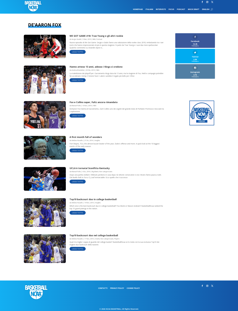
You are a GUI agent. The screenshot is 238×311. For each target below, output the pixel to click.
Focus (171, 9)
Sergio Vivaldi (76, 39)
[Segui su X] (212, 2)
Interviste (161, 9)
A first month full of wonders (86, 137)
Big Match (95, 172)
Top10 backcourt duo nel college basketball (94, 235)
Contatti (102, 288)
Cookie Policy (133, 288)
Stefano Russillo (77, 140)
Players (116, 239)
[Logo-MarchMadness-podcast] (201, 125)
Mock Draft (193, 9)
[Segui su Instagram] (207, 2)
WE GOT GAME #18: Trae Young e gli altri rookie (96, 35)
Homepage (138, 9)
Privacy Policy (117, 288)
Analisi (97, 239)
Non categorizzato (105, 172)
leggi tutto (77, 52)
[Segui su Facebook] (202, 2)
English (205, 9)
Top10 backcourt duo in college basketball (93, 199)
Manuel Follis (76, 106)
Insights (97, 140)
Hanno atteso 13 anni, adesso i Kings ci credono (96, 66)
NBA (94, 39)
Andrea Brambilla (78, 70)
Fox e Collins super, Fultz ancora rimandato (94, 102)
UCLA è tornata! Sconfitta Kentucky (90, 168)
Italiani (149, 9)
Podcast (181, 9)
